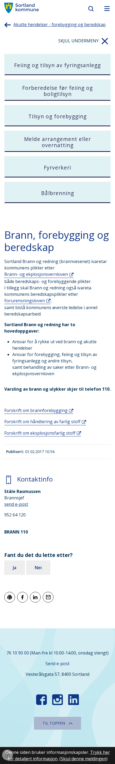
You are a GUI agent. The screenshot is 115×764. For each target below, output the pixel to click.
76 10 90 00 (17, 653)
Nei (38, 568)
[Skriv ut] (9, 597)
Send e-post (57, 663)
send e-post (16, 504)
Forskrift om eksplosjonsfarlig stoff (39, 433)
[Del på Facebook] (22, 597)
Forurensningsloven (24, 301)
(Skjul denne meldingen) (83, 759)
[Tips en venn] (48, 597)
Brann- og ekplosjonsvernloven (36, 274)
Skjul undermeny (78, 41)
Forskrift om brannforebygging (36, 410)
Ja (14, 568)
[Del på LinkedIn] (35, 597)
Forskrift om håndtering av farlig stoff (42, 422)
